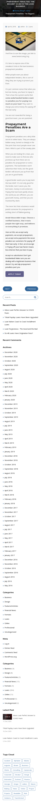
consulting (16, 770)
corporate (7, 775)
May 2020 (8, 382)
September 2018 (11, 469)
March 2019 (9, 443)
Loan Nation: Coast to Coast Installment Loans (20, 738)
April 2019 (9, 438)
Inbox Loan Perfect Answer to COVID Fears (24, 716)
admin (22, 27)
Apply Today (14, 274)
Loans (27, 11)
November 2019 (11, 408)
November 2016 (11, 564)
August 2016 (10, 577)
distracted (7, 779)
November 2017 (11, 512)
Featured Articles (11, 606)
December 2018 (11, 456)
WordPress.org (11, 657)
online (23, 789)
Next (7, 289)
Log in (7, 644)
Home (16, 11)
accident (7, 761)
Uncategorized (10, 632)
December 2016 (11, 559)
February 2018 (10, 499)
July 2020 (8, 374)
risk (25, 793)
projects (7, 793)
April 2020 (9, 387)
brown (16, 765)
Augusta (7, 765)
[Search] (35, 297)
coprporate (28, 770)
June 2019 (8, 430)
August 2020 (10, 369)
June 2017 (8, 534)
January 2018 (10, 503)
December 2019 (11, 404)
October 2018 (10, 464)
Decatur (18, 775)
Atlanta (26, 761)
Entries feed (9, 648)
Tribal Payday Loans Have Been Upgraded (21, 317)
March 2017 (9, 546)
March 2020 (9, 391)
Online (7, 623)
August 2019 (10, 421)
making (6, 789)
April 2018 (9, 490)
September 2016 (11, 572)
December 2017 (11, 508)
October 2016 (10, 568)
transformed (19, 798)
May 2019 (8, 434)
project (31, 789)
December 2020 (11, 352)
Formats (8, 614)
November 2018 (11, 460)
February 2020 (10, 395)
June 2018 (8, 482)
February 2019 (10, 447)
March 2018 (9, 495)
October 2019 (10, 413)
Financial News (10, 610)
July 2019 (8, 425)
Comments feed (11, 652)
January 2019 (10, 451)
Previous (31, 289)
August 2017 (10, 525)
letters (24, 784)
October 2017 (10, 516)
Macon (33, 784)
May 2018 (8, 486)
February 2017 (10, 551)
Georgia (7, 784)
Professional (9, 627)
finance (27, 779)
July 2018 (8, 477)
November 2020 (11, 356)
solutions (7, 798)
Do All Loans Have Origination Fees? (19, 333)
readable (17, 793)
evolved (18, 779)
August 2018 (10, 473)
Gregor (16, 784)
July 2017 (8, 529)
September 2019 (11, 417)
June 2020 (8, 378)
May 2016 (8, 585)
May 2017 (8, 538)
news (15, 789)
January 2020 (10, 400)
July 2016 (8, 581)
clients (6, 770)
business (25, 765)
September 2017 (11, 521)
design (26, 775)
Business (8, 597)
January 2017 (10, 555)
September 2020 (11, 365)
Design (7, 602)
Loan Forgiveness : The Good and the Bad (21, 329)
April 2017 (9, 542)
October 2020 (10, 361)
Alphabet (17, 761)
